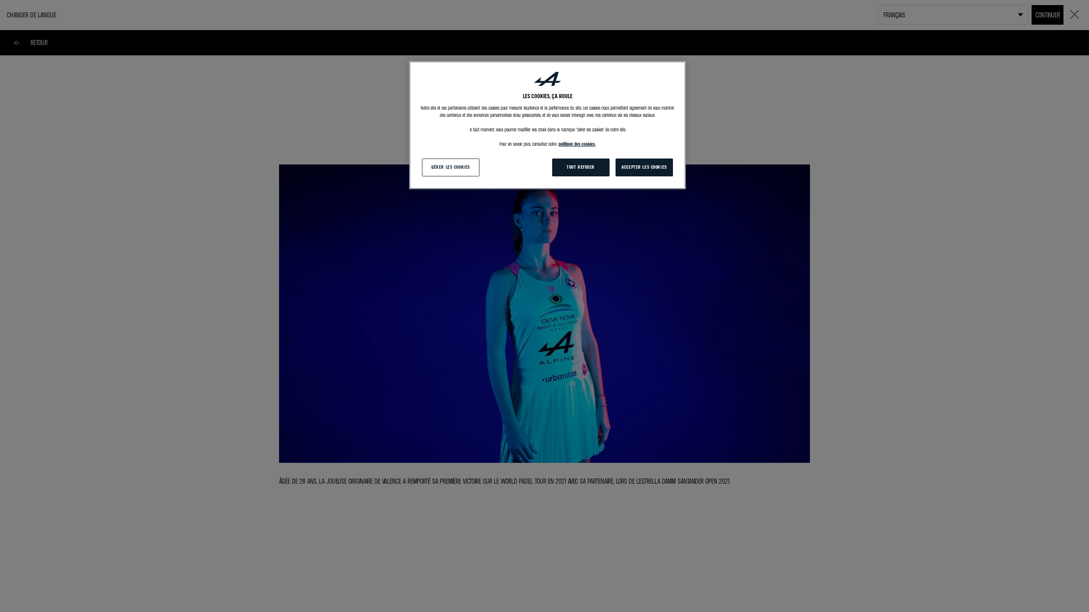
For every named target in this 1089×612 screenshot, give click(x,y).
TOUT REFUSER (581, 167)
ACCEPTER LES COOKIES (644, 167)
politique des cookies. (577, 144)
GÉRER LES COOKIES (450, 167)
